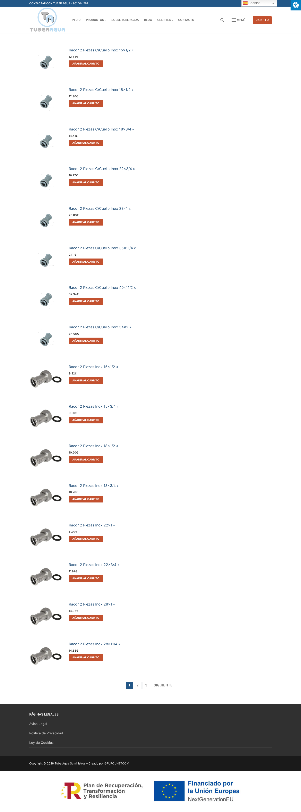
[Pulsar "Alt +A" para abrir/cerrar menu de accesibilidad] (296, 5)
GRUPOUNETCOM (116, 763)
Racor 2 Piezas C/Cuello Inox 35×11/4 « (102, 248)
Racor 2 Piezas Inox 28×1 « (92, 604)
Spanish (254, 3)
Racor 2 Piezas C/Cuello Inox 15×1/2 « (101, 50)
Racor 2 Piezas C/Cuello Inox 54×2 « (100, 327)
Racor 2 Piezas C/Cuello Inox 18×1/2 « (101, 89)
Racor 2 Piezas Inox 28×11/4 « (94, 644)
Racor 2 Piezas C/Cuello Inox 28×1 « (100, 208)
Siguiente (163, 685)
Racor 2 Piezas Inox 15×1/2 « (93, 367)
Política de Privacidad (46, 733)
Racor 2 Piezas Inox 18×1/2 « (93, 446)
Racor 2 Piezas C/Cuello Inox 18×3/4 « (101, 129)
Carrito (262, 20)
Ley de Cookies (41, 743)
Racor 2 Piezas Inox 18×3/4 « (94, 485)
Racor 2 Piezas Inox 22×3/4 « (94, 565)
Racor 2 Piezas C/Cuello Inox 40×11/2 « (102, 287)
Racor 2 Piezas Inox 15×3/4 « (94, 406)
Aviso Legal (38, 724)
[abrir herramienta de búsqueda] (222, 20)
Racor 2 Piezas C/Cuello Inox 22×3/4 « (102, 169)
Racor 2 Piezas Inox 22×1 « (92, 525)
